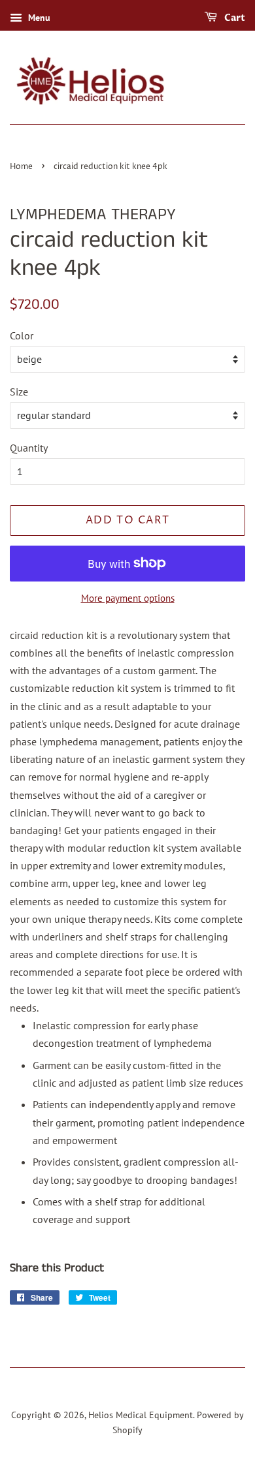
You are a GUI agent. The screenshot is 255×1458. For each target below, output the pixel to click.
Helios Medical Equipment (140, 1415)
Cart (233, 18)
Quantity (29, 447)
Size (19, 391)
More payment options (128, 598)
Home (21, 166)
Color (21, 335)
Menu (38, 17)
